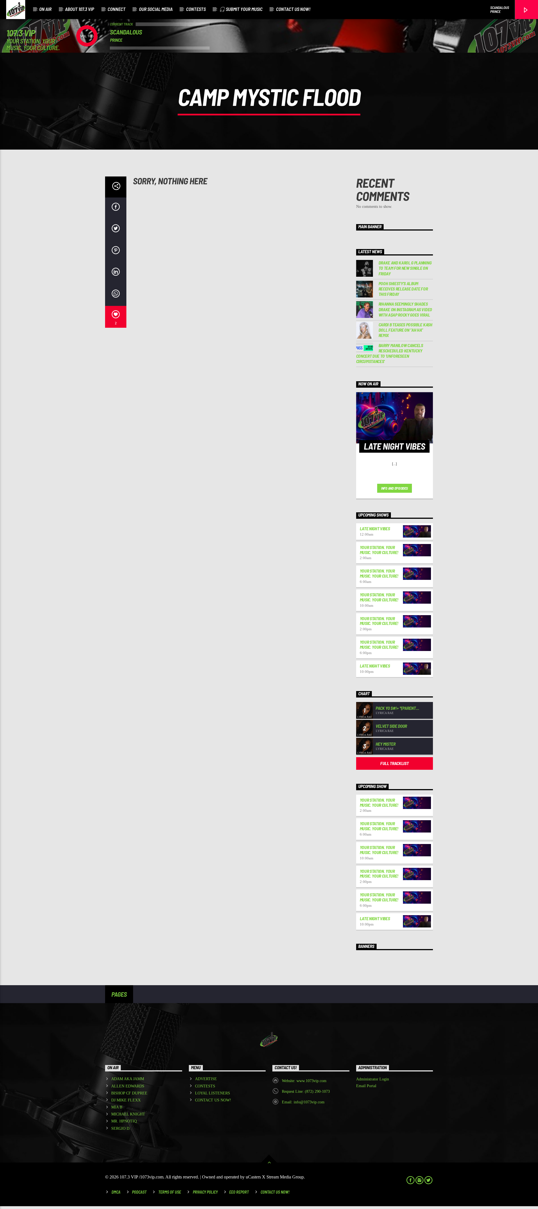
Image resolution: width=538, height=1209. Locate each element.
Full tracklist (394, 763)
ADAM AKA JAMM (127, 1079)
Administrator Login (372, 1079)
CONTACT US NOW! (293, 9)
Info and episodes (394, 488)
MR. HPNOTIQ (124, 1121)
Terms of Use (169, 1192)
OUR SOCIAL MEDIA (156, 9)
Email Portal (366, 1086)
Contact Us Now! (275, 1192)
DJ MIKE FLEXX (126, 1100)
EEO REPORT (239, 1192)
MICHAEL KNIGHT (128, 1114)
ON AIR (45, 9)
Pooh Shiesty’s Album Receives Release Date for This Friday (403, 289)
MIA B (116, 1107)
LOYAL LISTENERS (212, 1093)
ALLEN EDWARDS (127, 1086)
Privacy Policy (205, 1192)
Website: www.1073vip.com (304, 1081)
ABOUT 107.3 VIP (79, 9)
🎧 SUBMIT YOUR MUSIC (241, 9)
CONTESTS (196, 9)
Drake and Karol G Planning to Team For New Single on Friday (405, 268)
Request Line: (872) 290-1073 (306, 1091)
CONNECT (117, 9)
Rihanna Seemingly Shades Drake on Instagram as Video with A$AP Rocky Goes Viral (405, 309)
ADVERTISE (206, 1079)
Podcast (139, 1192)
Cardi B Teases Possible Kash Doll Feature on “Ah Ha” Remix (405, 330)
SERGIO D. (121, 1128)
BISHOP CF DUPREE (129, 1093)
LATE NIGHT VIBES (375, 528)
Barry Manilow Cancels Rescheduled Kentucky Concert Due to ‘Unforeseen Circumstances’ (389, 353)
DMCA (116, 1192)
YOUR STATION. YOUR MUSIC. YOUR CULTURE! (379, 550)
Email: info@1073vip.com (303, 1102)
